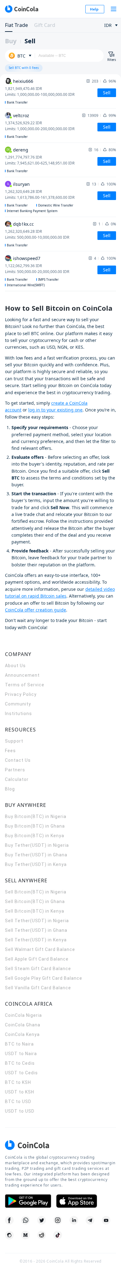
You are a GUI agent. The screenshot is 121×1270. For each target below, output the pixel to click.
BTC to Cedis (20, 1063)
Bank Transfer (17, 102)
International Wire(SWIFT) (26, 285)
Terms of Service (24, 684)
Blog (10, 788)
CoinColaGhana (22, 1024)
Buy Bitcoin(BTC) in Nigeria (35, 816)
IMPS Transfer (48, 279)
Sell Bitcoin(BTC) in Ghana (35, 901)
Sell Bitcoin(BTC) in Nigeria (35, 891)
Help (94, 9)
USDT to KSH (19, 1091)
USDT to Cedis (21, 1072)
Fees (10, 750)
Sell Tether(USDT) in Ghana (36, 930)
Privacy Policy (21, 694)
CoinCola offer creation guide (35, 610)
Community (18, 703)
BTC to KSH (18, 1082)
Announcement (22, 675)
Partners (15, 769)
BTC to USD (18, 1101)
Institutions (18, 713)
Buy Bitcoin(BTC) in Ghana (35, 826)
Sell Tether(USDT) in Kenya (36, 939)
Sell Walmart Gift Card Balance (40, 949)
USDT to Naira (21, 1053)
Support (14, 741)
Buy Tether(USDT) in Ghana (36, 854)
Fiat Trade (16, 25)
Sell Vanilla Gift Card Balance (38, 987)
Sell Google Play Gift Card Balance (43, 978)
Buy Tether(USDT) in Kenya (36, 864)
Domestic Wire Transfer (55, 205)
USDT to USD (19, 1111)
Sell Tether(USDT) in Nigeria (37, 920)
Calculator (17, 779)
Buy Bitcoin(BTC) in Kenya (34, 835)
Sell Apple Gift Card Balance (37, 959)
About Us (15, 665)
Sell (30, 41)
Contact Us (18, 760)
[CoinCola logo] (21, 9)
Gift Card (44, 25)
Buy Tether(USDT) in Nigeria (37, 845)
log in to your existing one (55, 410)
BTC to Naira (19, 1044)
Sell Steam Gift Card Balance (38, 968)
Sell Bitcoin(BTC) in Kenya (34, 911)
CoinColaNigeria (23, 1015)
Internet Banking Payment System (32, 211)
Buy (10, 41)
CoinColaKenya (22, 1034)
